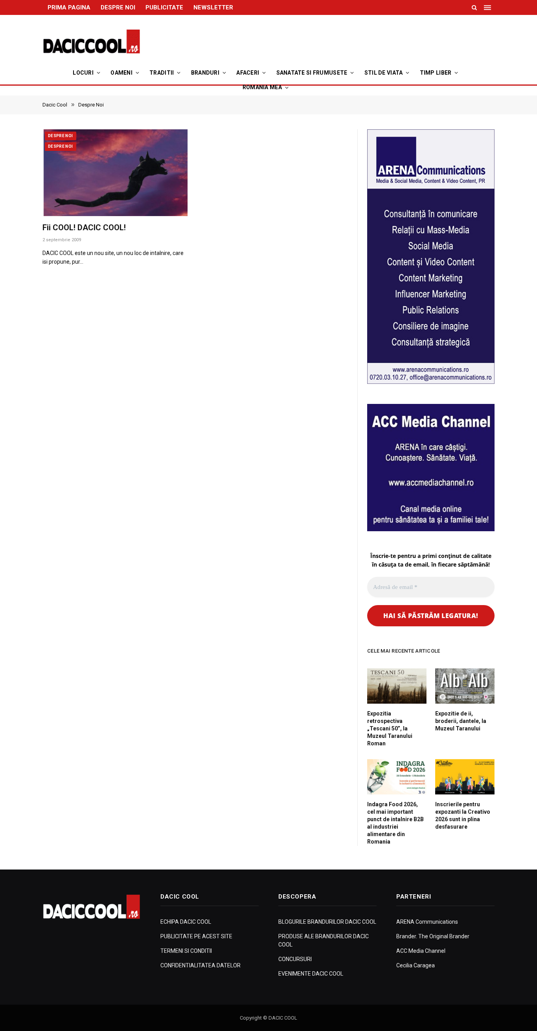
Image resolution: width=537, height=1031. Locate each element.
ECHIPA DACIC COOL (185, 922)
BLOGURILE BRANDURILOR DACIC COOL (327, 922)
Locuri (83, 73)
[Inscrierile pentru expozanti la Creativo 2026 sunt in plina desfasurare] (465, 776)
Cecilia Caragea (415, 965)
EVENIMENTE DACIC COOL (310, 973)
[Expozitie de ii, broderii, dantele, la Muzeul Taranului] (465, 686)
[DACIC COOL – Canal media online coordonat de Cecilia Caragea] (91, 41)
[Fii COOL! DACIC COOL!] (115, 172)
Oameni (121, 73)
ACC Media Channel (420, 951)
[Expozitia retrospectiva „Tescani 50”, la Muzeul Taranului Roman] (397, 686)
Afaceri (247, 73)
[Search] (474, 7)
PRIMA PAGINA (69, 7)
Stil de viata (383, 73)
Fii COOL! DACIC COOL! (84, 227)
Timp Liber (436, 73)
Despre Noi (60, 136)
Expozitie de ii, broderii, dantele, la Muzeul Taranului (460, 721)
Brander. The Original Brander (432, 936)
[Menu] (488, 7)
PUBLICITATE (164, 7)
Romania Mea (262, 87)
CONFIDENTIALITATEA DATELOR (200, 965)
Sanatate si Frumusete (312, 73)
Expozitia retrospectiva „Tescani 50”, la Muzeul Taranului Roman (389, 728)
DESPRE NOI (118, 7)
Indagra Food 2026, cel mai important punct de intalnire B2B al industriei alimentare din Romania (395, 823)
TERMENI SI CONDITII (186, 951)
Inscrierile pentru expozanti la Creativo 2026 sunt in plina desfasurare (462, 815)
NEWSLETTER (213, 7)
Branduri (205, 73)
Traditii (161, 73)
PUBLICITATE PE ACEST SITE (196, 936)
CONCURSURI (295, 959)
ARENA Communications (427, 922)
